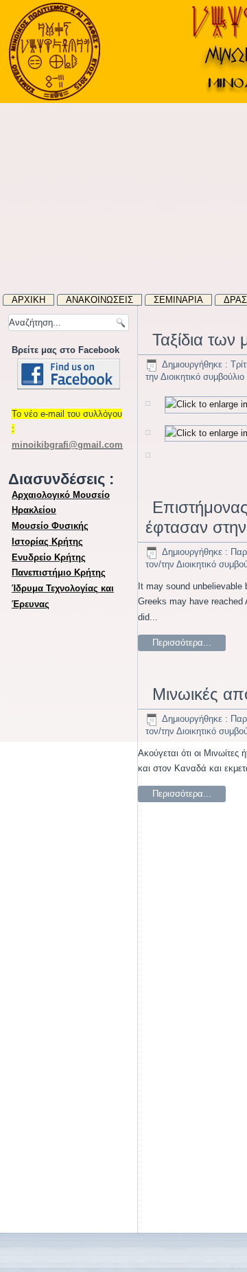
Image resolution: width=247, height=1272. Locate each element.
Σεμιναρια (178, 300)
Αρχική (28, 300)
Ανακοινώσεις (99, 300)
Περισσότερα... (181, 642)
